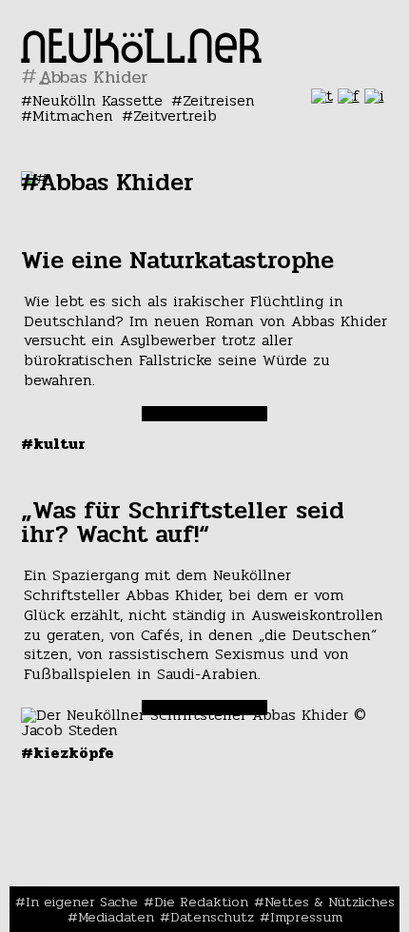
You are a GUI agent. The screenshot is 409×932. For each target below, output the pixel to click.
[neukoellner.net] (141, 57)
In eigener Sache (82, 901)
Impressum (306, 916)
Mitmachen (72, 115)
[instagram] (374, 95)
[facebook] (349, 95)
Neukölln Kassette (97, 100)
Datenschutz (212, 916)
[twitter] (322, 95)
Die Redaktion (201, 901)
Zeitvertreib (175, 115)
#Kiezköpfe (67, 753)
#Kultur (53, 444)
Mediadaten (116, 916)
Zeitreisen (219, 100)
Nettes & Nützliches (329, 901)
